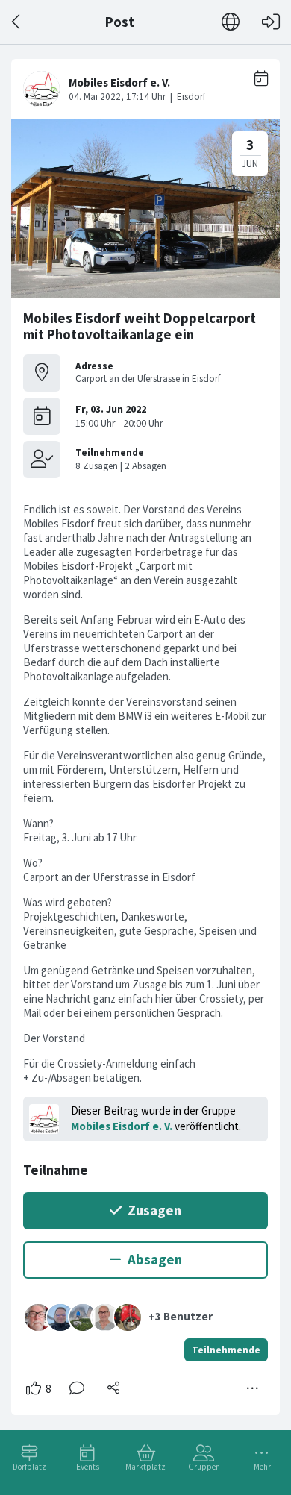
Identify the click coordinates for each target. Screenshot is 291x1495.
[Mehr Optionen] (253, 1388)
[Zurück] (16, 22)
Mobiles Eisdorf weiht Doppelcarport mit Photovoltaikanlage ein (139, 326)
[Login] (271, 22)
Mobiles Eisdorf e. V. (121, 1126)
